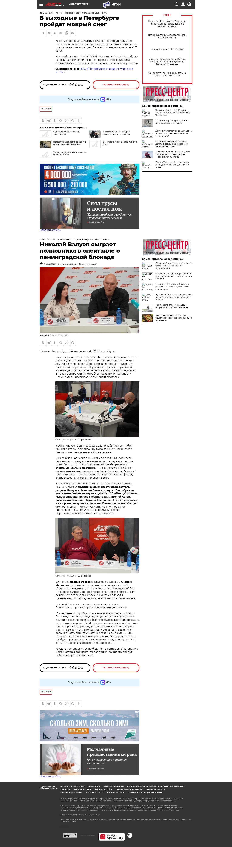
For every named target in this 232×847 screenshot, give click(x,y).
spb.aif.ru (65, 335)
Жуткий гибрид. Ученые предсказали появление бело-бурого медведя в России (173, 297)
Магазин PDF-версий (113, 786)
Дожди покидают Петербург (167, 49)
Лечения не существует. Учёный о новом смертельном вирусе (171, 121)
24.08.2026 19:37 (47, 239)
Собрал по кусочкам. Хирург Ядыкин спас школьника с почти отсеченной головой (173, 276)
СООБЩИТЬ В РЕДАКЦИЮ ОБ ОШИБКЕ (145, 793)
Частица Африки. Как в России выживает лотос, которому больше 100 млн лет (172, 112)
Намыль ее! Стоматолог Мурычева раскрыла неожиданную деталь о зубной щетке (172, 286)
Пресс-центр (94, 786)
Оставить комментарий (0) (116, 85)
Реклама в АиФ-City (155, 789)
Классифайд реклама (71, 793)
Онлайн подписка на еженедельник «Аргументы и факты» (156, 786)
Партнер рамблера (87, 835)
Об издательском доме (72, 786)
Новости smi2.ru (50, 229)
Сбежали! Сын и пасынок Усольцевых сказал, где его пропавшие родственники (173, 265)
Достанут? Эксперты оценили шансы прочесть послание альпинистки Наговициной (173, 133)
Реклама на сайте (103, 789)
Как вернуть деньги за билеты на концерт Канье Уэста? (167, 74)
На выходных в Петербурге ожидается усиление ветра (116, 132)
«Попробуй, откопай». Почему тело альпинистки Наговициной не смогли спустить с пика (172, 154)
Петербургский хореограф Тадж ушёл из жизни (167, 36)
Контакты (65, 789)
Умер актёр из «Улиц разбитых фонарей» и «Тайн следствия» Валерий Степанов (167, 62)
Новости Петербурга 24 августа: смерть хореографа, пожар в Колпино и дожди (167, 24)
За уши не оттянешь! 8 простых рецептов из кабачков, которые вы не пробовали (173, 318)
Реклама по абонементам (129, 789)
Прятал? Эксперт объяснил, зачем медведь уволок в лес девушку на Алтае (172, 164)
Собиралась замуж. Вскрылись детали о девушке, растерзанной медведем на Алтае (171, 144)
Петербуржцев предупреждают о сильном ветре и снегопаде (69, 143)
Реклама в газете (82, 789)
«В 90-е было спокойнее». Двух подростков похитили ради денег (172, 306)
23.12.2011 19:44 (46, 13)
